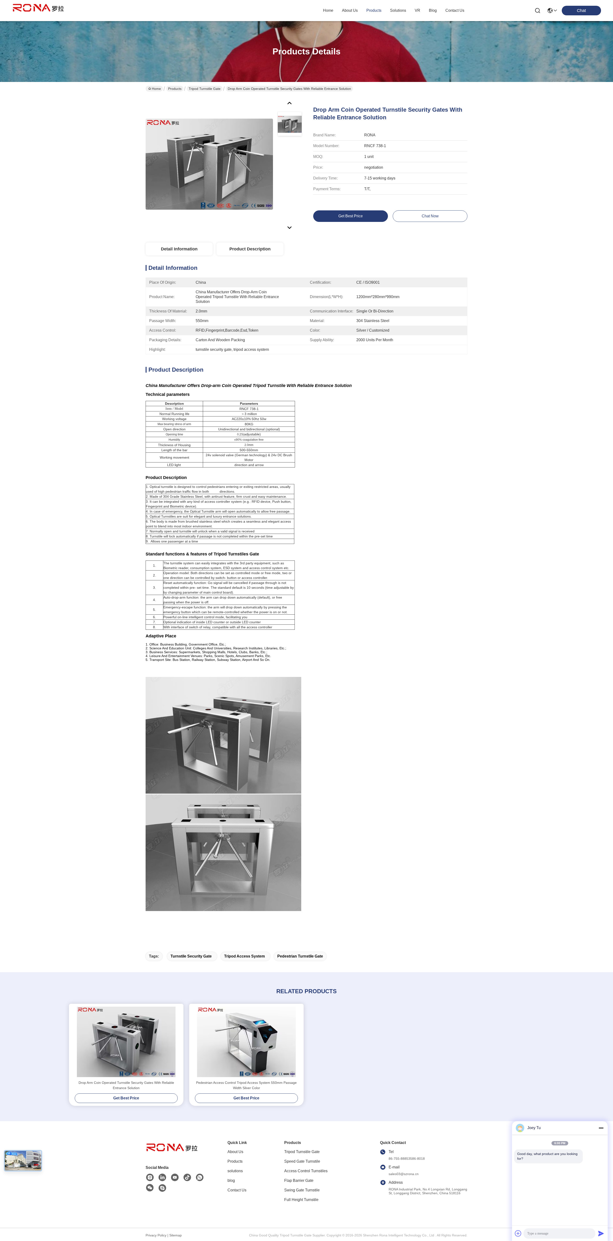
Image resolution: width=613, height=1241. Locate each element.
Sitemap (175, 1235)
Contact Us (236, 1190)
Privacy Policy (156, 1235)
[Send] (601, 1233)
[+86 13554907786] (162, 1188)
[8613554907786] (199, 1177)
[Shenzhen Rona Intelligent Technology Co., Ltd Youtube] (174, 1177)
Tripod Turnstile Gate (205, 89)
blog (433, 10)
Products (175, 89)
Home (328, 10)
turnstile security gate (191, 956)
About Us (235, 1152)
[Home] (172, 1153)
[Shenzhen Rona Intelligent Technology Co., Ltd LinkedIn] (162, 1177)
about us (350, 10)
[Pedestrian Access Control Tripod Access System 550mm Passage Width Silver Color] (246, 1042)
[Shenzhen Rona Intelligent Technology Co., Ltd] (38, 10)
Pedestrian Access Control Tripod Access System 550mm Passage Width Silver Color (246, 1085)
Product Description (250, 249)
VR (417, 10)
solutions (398, 10)
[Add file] (518, 1233)
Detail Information (179, 249)
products (373, 10)
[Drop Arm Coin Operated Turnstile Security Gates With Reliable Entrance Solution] (209, 164)
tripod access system (244, 956)
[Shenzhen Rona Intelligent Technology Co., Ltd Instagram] (150, 1177)
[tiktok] (187, 1177)
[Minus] (601, 1128)
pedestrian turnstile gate (300, 956)
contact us (454, 10)
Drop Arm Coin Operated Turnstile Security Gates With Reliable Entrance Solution (126, 1085)
